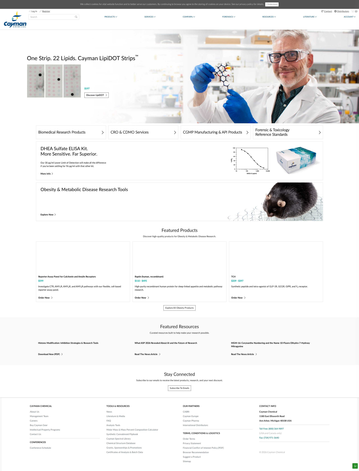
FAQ (108, 421)
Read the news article (146, 354)
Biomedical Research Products (61, 132)
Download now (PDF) (49, 354)
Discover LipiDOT (95, 95)
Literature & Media (115, 416)
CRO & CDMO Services (130, 132)
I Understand (272, 4)
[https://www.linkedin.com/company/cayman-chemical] (276, 446)
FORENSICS (227, 17)
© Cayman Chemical (272, 452)
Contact (328, 11)
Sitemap (187, 461)
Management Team (39, 416)
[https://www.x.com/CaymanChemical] (269, 446)
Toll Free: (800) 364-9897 (271, 429)
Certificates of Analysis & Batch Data (124, 452)
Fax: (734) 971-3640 (269, 438)
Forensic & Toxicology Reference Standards (272, 132)
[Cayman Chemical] (15, 19)
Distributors (343, 11)
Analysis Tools (113, 425)
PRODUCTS (109, 17)
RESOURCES (268, 17)
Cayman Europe (190, 416)
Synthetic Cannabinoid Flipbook (122, 434)
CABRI (186, 412)
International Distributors (195, 425)
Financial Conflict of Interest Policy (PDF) (203, 448)
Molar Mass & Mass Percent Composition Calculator (132, 430)
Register (46, 11)
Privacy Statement (192, 443)
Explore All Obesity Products (179, 308)
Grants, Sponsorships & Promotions (124, 448)
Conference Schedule (40, 448)
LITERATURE (308, 17)
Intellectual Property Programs (45, 430)
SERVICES (148, 17)
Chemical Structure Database (120, 443)
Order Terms (189, 439)
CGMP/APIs (188, 17)
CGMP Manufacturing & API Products (212, 132)
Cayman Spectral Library (118, 439)
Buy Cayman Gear (39, 425)
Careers (33, 421)
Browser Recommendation (196, 452)
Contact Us (35, 434)
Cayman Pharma (191, 421)
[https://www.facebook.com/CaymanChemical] (261, 446)
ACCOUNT (348, 17)
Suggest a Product (192, 457)
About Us (34, 412)
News (109, 412)
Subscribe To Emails (179, 388)
